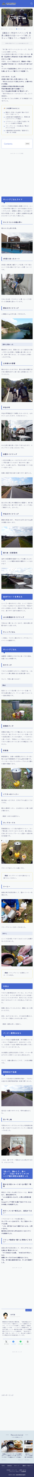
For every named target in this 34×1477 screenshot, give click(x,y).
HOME (3, 1465)
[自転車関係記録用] (9, 3)
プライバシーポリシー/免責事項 (17, 1471)
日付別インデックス (12, 1470)
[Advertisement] (17, 173)
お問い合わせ (22, 1470)
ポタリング (19, 29)
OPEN (27, 143)
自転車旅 (9, 1465)
